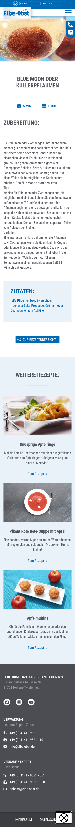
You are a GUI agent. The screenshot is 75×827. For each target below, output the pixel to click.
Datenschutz (50, 820)
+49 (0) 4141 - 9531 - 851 (27, 775)
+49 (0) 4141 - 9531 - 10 (26, 740)
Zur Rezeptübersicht (39, 340)
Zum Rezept (36, 474)
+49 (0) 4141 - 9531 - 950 (27, 782)
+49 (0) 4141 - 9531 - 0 (25, 733)
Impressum (23, 820)
